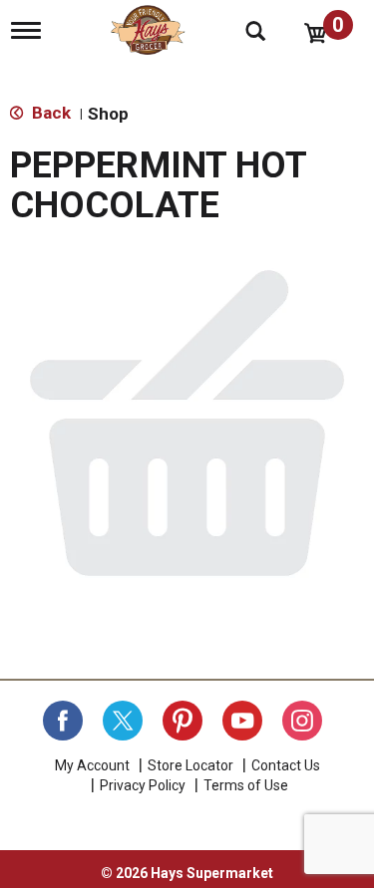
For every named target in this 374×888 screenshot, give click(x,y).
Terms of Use (245, 785)
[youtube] (242, 720)
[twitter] (123, 720)
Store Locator (190, 765)
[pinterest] (182, 720)
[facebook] (63, 720)
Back (49, 113)
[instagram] (302, 720)
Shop (108, 114)
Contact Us (285, 765)
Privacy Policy (143, 785)
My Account (92, 765)
